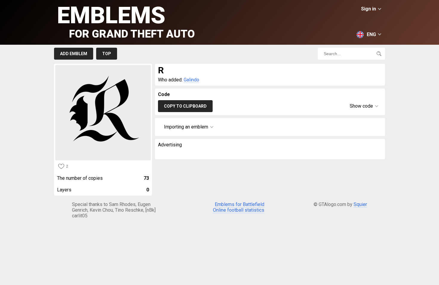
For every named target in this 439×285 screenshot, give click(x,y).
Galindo (191, 80)
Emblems (126, 21)
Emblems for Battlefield (239, 204)
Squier (360, 204)
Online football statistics (238, 210)
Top (106, 53)
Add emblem (73, 53)
